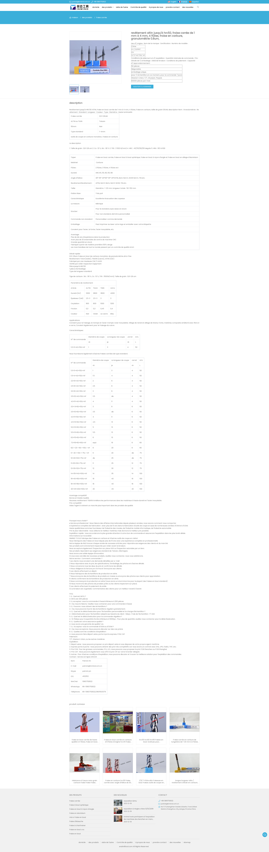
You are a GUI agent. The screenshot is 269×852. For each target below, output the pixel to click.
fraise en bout (75, 833)
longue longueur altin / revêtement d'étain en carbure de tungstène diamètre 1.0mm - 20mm (184, 782)
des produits (107, 7)
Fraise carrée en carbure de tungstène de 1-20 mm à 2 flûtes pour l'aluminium (184, 741)
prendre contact (173, 7)
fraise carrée (101, 17)
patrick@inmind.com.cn (81, 2)
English (173, 2)
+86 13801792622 (100, 2)
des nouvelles (187, 7)
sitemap (187, 842)
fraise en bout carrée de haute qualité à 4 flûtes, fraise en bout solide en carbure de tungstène (84, 741)
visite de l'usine (122, 7)
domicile (95, 7)
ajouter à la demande (142, 86)
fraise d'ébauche (76, 821)
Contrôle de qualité (138, 7)
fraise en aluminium (77, 813)
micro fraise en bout (77, 817)
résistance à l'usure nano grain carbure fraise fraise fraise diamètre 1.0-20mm (84, 782)
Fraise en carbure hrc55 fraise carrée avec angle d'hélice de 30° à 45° (118, 782)
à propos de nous (156, 7)
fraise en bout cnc (76, 829)
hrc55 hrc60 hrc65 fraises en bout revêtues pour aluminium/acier (151, 741)
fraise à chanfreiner (77, 825)
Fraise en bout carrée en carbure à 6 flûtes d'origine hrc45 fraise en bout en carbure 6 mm (118, 741)
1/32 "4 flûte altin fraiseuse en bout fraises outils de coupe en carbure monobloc (151, 782)
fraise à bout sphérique (78, 805)
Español (195, 2)
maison (75, 17)
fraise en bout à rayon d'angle (81, 809)
